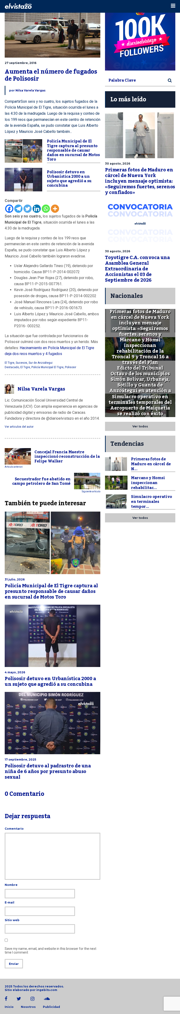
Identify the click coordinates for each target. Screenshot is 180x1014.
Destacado (12, 367)
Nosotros (28, 1007)
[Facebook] (9, 209)
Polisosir (70, 367)
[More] (55, 209)
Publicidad (51, 1007)
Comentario (14, 828)
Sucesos (21, 362)
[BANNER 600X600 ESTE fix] (140, 35)
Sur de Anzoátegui (40, 362)
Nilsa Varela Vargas (30, 90)
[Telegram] (18, 209)
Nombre (11, 885)
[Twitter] (27, 209)
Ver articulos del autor (19, 426)
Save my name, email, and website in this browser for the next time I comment (50, 950)
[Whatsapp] (46, 209)
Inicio (9, 1007)
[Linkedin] (37, 209)
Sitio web (12, 920)
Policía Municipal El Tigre (47, 367)
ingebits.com (46, 990)
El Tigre (9, 362)
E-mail (9, 902)
